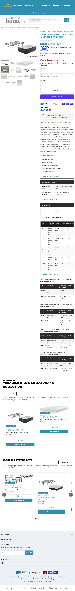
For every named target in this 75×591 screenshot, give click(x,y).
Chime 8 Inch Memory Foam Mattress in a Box (53, 420)
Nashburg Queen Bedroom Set (15, 490)
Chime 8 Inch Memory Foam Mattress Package (19, 433)
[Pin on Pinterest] (50, 110)
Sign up (29, 553)
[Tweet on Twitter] (44, 110)
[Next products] (71, 495)
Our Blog (51, 579)
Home (3, 27)
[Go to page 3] (38, 518)
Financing (31, 577)
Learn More (44, 50)
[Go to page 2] (36, 518)
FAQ (50, 577)
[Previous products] (4, 495)
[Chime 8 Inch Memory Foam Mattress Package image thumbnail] (5, 63)
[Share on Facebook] (41, 110)
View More (8, 394)
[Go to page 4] (39, 518)
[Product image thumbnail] (12, 63)
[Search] (66, 20)
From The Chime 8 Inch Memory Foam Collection (56, 32)
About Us (14, 577)
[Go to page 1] (35, 518)
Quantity (42, 80)
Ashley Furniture (47, 40)
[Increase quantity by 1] (56, 84)
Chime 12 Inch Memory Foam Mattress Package (51, 501)
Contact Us (22, 577)
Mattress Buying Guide (60, 577)
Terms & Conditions (41, 577)
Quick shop (20, 440)
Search (8, 577)
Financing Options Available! (53, 60)
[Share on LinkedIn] (47, 110)
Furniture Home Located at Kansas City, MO (34, 579)
